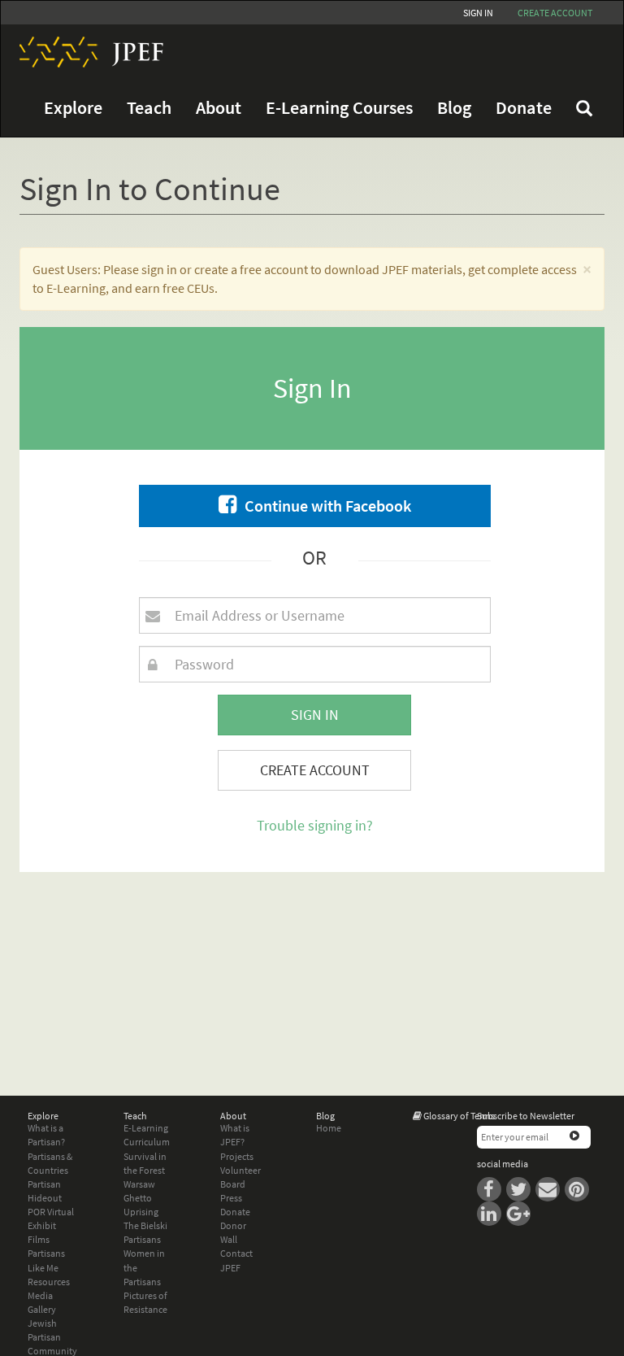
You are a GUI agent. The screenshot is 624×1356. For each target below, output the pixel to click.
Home (328, 1128)
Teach (149, 108)
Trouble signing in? (315, 825)
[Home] (85, 52)
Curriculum (147, 1142)
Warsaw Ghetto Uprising (141, 1198)
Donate (524, 108)
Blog (454, 108)
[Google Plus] (520, 1212)
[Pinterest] (578, 1188)
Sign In (478, 13)
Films (39, 1239)
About (218, 108)
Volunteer (240, 1170)
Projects (237, 1156)
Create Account (315, 770)
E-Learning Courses (339, 108)
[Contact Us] (550, 1188)
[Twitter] (520, 1188)
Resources (49, 1281)
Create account (555, 13)
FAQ (584, 108)
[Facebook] (491, 1188)
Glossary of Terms (459, 1116)
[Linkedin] (491, 1212)
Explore (73, 108)
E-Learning (146, 1128)
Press (231, 1198)
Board (232, 1184)
